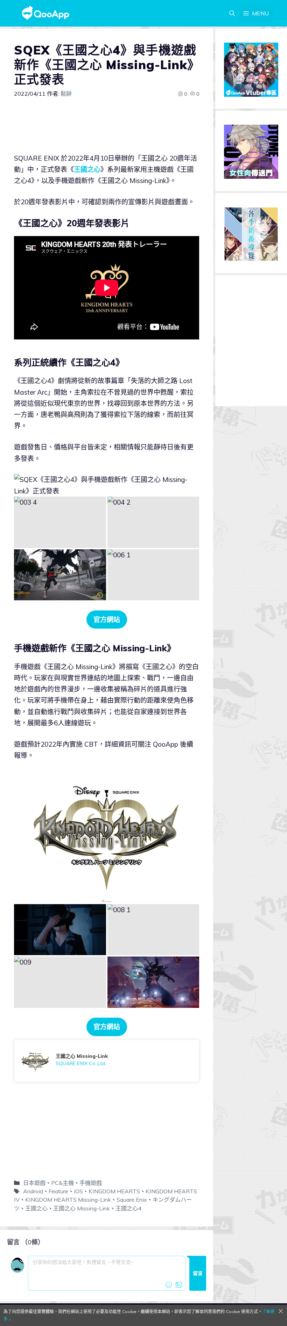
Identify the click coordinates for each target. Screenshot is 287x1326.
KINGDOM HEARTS (114, 1191)
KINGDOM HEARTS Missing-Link (68, 1199)
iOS (78, 1191)
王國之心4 (128, 1208)
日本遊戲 (34, 1182)
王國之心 (87, 169)
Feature (58, 1191)
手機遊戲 (90, 1182)
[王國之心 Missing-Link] (106, 1061)
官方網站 (106, 619)
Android (33, 1191)
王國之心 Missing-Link (81, 1208)
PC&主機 (62, 1182)
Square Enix (132, 1199)
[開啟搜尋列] (232, 13)
